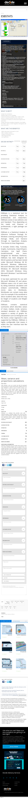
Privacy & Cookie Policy (16, 695)
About (4, 782)
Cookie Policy (17, 782)
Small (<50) (20, 336)
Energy (8, 357)
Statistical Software (11, 614)
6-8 (8, 338)
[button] (3, 465)
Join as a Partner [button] (14, 746)
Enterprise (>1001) (20, 339)
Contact (15, 783)
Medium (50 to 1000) (20, 338)
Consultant (20, 350)
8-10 (8, 336)
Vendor (15, 785)
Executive (20, 352)
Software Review (4, 614)
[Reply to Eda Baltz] (1, 457)
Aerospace (8, 359)
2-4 (8, 341)
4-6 (8, 339)
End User (20, 345)
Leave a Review (10, 371)
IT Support (20, 348)
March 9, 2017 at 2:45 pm (11, 374)
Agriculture (8, 361)
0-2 (8, 343)
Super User (20, 346)
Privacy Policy (5, 785)
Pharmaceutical (8, 364)
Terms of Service (6, 783)
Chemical (8, 362)
